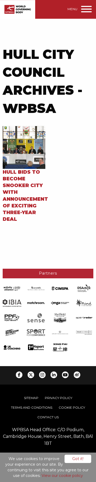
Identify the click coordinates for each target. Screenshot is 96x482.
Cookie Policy (72, 407)
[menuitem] (31, 398)
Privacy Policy (58, 398)
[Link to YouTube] (65, 374)
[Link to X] (31, 374)
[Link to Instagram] (42, 374)
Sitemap (31, 398)
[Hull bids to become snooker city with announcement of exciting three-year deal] (24, 147)
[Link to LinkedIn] (54, 374)
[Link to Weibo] (77, 374)
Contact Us (48, 417)
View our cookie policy (62, 475)
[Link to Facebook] (19, 374)
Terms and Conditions (31, 407)
